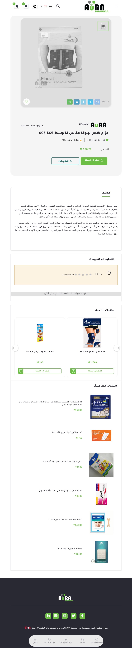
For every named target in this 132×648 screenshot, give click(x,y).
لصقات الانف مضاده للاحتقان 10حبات (65, 520)
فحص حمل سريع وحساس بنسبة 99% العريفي (60, 491)
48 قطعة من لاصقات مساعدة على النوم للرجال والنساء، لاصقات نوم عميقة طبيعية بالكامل (50, 403)
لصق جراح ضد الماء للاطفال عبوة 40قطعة (62, 462)
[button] (36, 6)
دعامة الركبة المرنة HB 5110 (92, 352)
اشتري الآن (64, 161)
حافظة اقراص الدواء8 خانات (69, 549)
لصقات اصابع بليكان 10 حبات (40, 352)
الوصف (106, 193)
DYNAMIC (84, 125)
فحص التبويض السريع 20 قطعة (67, 433)
